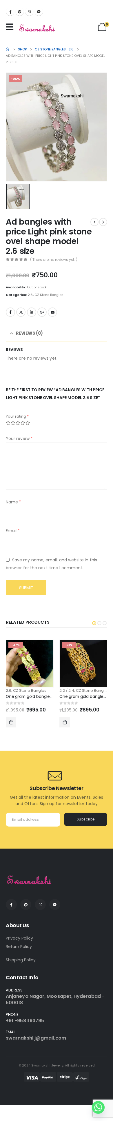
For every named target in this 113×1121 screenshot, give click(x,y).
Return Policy (19, 946)
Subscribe (86, 819)
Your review (19, 438)
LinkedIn (31, 312)
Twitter (20, 312)
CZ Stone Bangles (48, 294)
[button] (94, 623)
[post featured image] (29, 663)
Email (52, 312)
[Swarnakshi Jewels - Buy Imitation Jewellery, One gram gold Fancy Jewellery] (37, 28)
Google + (42, 312)
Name (13, 502)
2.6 (30, 294)
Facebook (10, 312)
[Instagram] (29, 12)
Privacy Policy (19, 938)
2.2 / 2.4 (66, 690)
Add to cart (11, 722)
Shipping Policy (21, 960)
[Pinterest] (20, 12)
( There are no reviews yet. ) (53, 259)
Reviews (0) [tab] (29, 333)
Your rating (17, 416)
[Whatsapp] (98, 1107)
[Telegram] (39, 12)
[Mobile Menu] (11, 27)
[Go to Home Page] (8, 49)
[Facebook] (10, 12)
